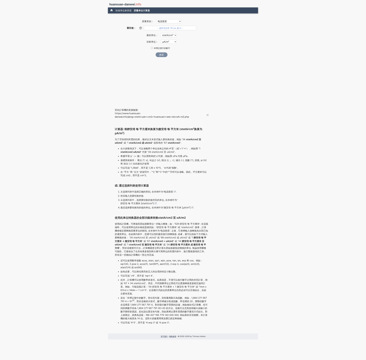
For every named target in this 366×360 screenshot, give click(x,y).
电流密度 (168, 191)
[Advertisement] (161, 81)
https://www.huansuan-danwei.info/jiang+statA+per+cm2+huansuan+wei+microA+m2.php (152, 115)
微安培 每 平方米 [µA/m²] (177, 207)
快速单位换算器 (124, 10)
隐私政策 (172, 336)
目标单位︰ (153, 41)
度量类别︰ (147, 21)
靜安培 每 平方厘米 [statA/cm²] (137, 203)
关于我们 (164, 336)
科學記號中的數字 (162, 48)
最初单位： (153, 35)
